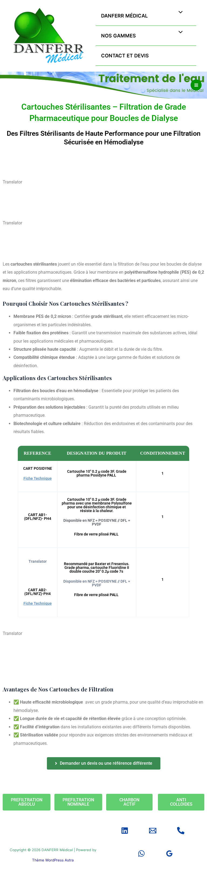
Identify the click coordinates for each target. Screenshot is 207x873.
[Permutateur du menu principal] (196, 85)
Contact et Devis (125, 55)
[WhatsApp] (141, 853)
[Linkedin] (124, 830)
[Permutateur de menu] (179, 12)
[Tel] (180, 830)
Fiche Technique (37, 478)
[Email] (152, 830)
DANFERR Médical (124, 16)
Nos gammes (118, 36)
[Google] (169, 853)
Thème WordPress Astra (53, 860)
